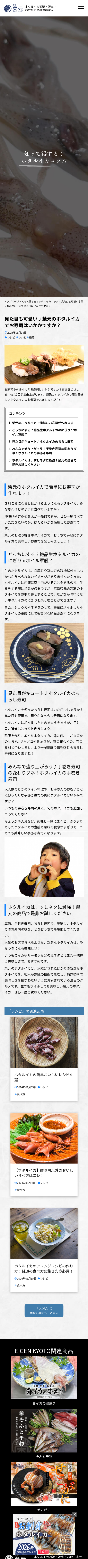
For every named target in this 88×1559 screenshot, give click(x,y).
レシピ (11, 337)
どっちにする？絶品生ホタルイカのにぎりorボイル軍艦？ (44, 432)
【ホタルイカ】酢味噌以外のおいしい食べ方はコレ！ (43, 1172)
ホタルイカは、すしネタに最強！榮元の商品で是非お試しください (44, 462)
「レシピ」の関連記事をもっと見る (44, 1310)
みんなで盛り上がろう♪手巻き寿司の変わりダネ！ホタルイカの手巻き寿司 (44, 450)
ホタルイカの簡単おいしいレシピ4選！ (43, 1077)
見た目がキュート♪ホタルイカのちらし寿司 (42, 441)
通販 (31, 337)
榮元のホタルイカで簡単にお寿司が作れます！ (44, 423)
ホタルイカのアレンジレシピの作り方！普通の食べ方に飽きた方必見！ (43, 1268)
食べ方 (21, 1094)
